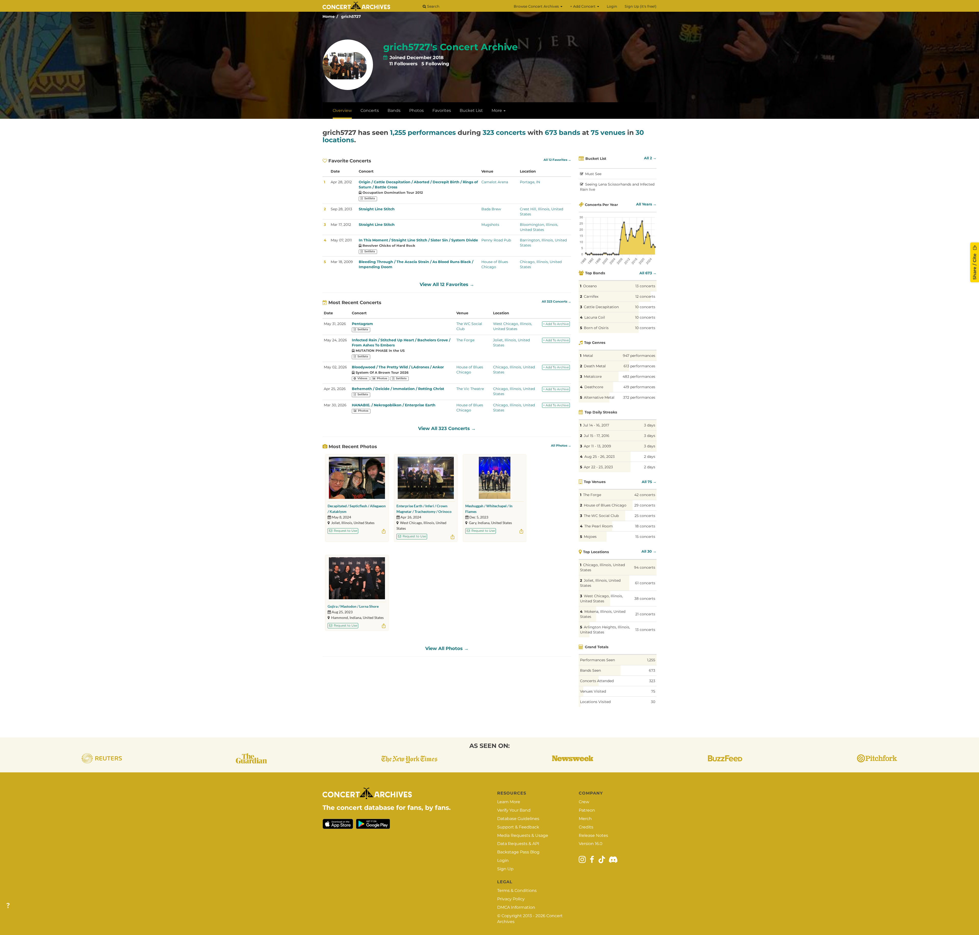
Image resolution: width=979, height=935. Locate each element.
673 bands (562, 132)
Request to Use (345, 531)
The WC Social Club (601, 515)
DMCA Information (516, 907)
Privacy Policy (511, 899)
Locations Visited (595, 701)
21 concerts (645, 614)
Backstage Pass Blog (518, 852)
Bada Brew (491, 209)
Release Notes (593, 835)
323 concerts (504, 132)
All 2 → (650, 158)
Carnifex (591, 296)
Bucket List (471, 110)
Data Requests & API (518, 843)
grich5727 (351, 16)
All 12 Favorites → (557, 160)
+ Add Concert (583, 6)
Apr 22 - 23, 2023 (598, 467)
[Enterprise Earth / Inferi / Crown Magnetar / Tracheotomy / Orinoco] (426, 478)
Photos (416, 110)
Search (432, 6)
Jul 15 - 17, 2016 (596, 435)
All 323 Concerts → (556, 301)
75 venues (608, 132)
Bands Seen (590, 670)
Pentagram (362, 323)
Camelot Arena (494, 182)
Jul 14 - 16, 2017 (596, 425)
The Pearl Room (598, 526)
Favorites (441, 110)
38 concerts (644, 598)
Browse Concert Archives (537, 6)
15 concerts (645, 536)
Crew (584, 801)
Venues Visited (593, 691)
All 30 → (648, 551)
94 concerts (644, 567)
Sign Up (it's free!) (640, 6)
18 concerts (645, 526)
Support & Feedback (518, 827)
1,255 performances (423, 132)
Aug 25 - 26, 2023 (599, 456)
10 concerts (645, 307)
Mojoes (590, 536)
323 (652, 681)
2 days (649, 456)
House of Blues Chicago (605, 505)
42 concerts (644, 494)
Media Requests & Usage (522, 835)
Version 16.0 (590, 843)
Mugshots (490, 224)
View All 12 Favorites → (447, 284)
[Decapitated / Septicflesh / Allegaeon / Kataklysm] (357, 478)
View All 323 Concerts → (447, 428)
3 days (649, 425)
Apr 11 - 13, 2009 (597, 446)
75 (653, 691)
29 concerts (644, 505)
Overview (342, 110)
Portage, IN (530, 182)
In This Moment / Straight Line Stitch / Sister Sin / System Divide (418, 240)
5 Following (435, 64)
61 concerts (645, 583)
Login (612, 6)
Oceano (590, 286)
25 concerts (645, 515)
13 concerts (645, 286)
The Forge (465, 340)
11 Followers (403, 64)
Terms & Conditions (517, 890)
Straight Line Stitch (377, 209)
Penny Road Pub (496, 240)
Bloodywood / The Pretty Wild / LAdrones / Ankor (398, 367)
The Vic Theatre (470, 388)
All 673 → (647, 273)
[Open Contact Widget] (8, 906)
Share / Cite (974, 266)
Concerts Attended (597, 681)
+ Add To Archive (556, 324)
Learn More (508, 801)
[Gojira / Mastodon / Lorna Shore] (357, 578)
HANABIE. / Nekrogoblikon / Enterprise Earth (393, 405)
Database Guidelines (518, 818)
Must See (593, 174)
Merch (585, 818)
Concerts (369, 110)
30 (653, 701)
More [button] (497, 110)
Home (328, 16)
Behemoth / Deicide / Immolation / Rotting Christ (398, 388)
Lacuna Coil (594, 317)
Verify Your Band (514, 810)
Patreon (587, 810)
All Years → (646, 204)
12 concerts (645, 296)
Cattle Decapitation (601, 307)
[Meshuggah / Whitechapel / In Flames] (494, 478)
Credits (586, 827)
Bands (394, 110)
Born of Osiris (596, 328)
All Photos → (561, 445)
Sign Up (505, 868)
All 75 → (649, 481)
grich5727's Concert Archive (450, 47)
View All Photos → (447, 648)
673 (652, 670)
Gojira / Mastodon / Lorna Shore (353, 606)
